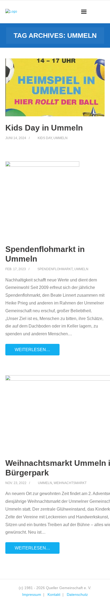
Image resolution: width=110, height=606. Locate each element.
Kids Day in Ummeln (44, 127)
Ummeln (60, 138)
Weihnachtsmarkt (70, 483)
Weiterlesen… (32, 349)
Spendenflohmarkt (55, 269)
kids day (45, 138)
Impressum (31, 594)
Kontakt (54, 594)
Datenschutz (77, 594)
